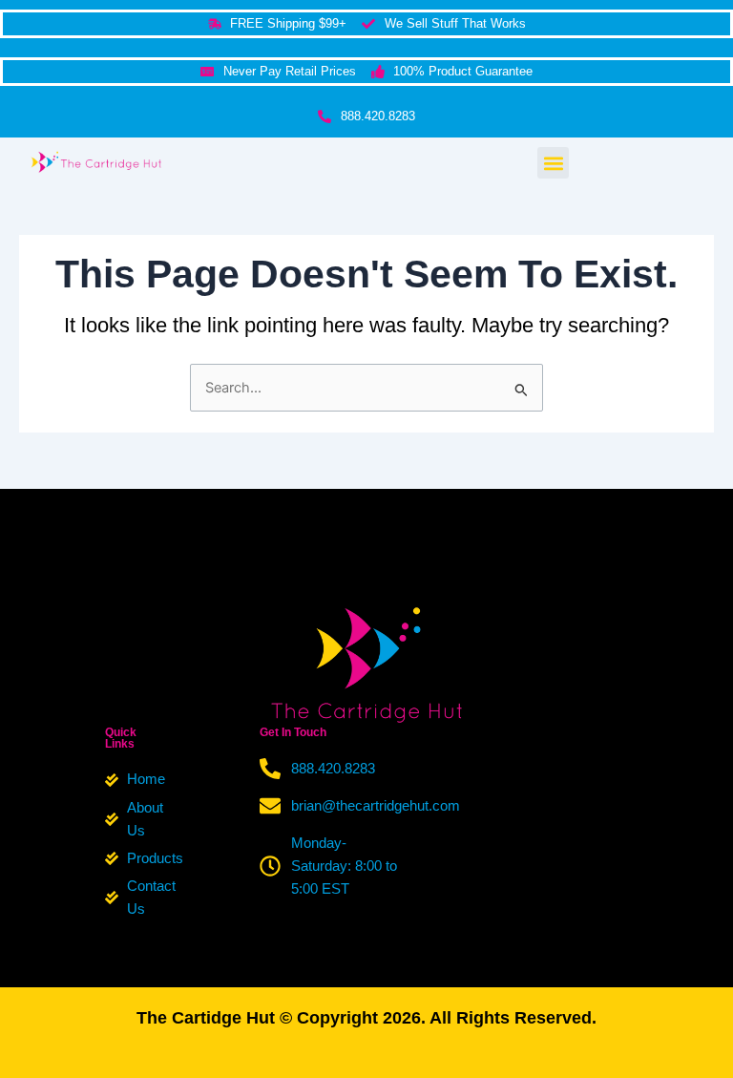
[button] (553, 163)
